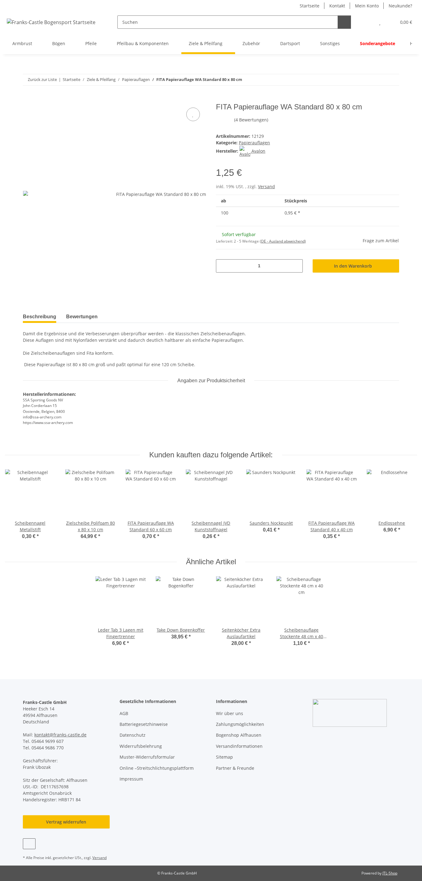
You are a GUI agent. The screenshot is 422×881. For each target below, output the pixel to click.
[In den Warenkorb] (28, 99)
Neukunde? (400, 6)
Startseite (309, 6)
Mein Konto (367, 6)
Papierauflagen (254, 143)
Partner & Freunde (235, 768)
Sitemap (224, 757)
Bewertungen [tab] (82, 316)
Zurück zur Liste (42, 79)
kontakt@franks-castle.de (60, 735)
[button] (367, 22)
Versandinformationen (239, 746)
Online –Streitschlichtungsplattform (157, 768)
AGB (124, 713)
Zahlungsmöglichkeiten (240, 724)
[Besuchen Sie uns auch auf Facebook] (29, 843)
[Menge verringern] (223, 266)
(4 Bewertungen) (251, 120)
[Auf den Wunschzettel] (193, 114)
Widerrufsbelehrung (141, 746)
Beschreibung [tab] (39, 316)
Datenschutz (133, 735)
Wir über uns (229, 713)
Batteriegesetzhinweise (144, 724)
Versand (266, 186)
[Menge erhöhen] (295, 266)
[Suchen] (344, 22)
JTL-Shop (389, 873)
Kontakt (337, 6)
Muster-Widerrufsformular (147, 757)
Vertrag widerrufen (66, 822)
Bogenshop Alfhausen (238, 735)
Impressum (131, 779)
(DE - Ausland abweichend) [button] (283, 241)
